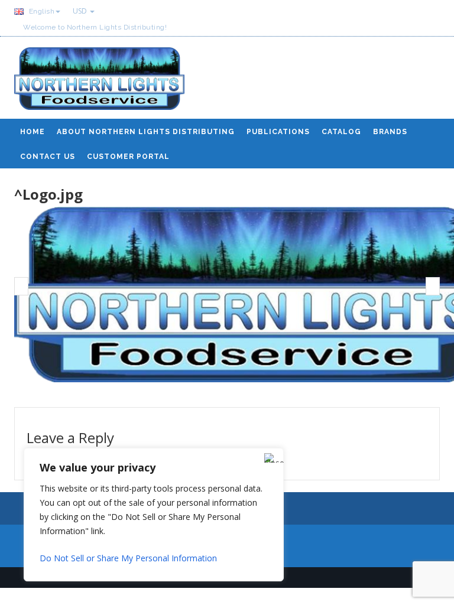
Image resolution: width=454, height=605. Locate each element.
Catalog (341, 132)
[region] (154, 514)
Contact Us (47, 156)
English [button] (40, 11)
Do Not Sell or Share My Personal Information (128, 558)
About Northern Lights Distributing (146, 132)
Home (32, 132)
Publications (278, 132)
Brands (390, 132)
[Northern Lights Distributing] (99, 83)
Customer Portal (128, 156)
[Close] (271, 458)
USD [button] (81, 11)
